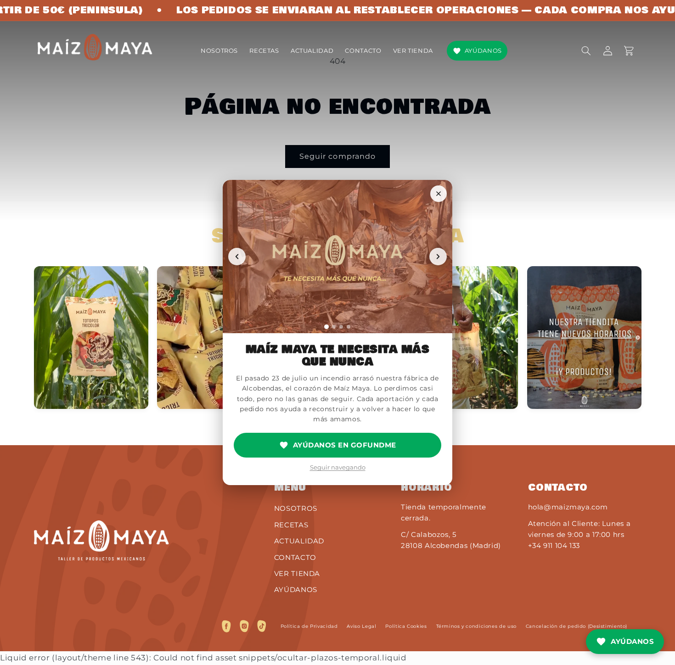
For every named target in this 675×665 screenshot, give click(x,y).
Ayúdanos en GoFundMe (344, 445)
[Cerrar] (438, 193)
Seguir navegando (338, 467)
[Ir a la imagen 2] (334, 327)
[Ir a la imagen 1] (326, 326)
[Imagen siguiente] (438, 256)
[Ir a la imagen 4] (348, 327)
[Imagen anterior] (237, 256)
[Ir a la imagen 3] (341, 327)
